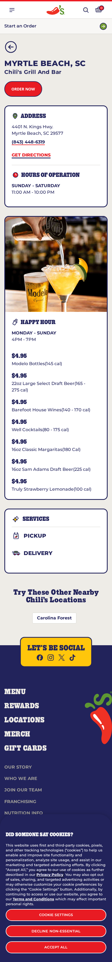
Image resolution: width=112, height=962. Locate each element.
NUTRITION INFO (23, 813)
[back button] (10, 47)
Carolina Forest (54, 618)
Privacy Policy (49, 874)
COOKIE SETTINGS (56, 915)
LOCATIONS (24, 720)
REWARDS (21, 706)
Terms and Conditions (33, 899)
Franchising (20, 801)
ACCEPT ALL (55, 947)
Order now (23, 89)
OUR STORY (18, 767)
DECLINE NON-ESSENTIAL (56, 931)
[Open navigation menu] (12, 10)
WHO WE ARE (20, 778)
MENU (15, 692)
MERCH (17, 734)
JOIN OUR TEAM (23, 789)
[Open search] (86, 10)
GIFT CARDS (25, 748)
